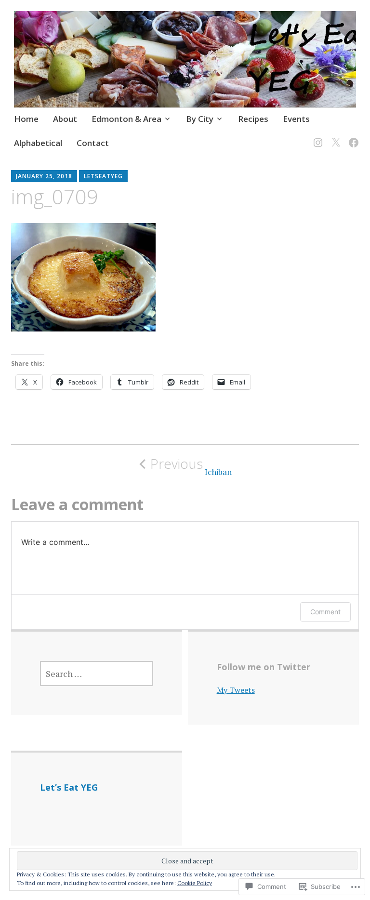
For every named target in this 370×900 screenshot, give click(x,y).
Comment (325, 612)
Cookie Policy (194, 883)
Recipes (253, 118)
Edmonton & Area (126, 118)
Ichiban (191, 466)
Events (296, 118)
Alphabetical (38, 142)
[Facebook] (352, 136)
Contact (93, 142)
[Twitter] (334, 136)
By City (199, 118)
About (65, 118)
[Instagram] (316, 136)
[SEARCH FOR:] (96, 673)
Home (26, 118)
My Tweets (236, 690)
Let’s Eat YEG (69, 787)
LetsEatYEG (103, 176)
